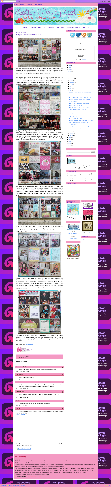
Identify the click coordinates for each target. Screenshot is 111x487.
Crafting (24, 27)
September (72, 82)
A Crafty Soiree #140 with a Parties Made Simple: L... (80, 126)
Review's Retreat (73, 238)
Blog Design (4, 485)
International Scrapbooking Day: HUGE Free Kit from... (80, 128)
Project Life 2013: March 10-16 (29, 35)
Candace (18, 374)
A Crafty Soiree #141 (73, 116)
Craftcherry (19, 400)
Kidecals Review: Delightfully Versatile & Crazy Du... (80, 92)
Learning (33, 27)
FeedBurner (83, 59)
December (72, 76)
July (71, 86)
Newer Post (18, 443)
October (71, 80)
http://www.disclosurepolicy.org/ (34, 476)
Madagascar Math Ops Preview (76, 94)
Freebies (29, 5)
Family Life (41, 27)
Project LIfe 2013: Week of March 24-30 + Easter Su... (80, 97)
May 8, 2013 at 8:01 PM (22, 398)
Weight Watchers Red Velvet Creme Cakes (78, 109)
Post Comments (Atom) (27, 445)
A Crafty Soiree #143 (73, 101)
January (71, 135)
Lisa (17, 408)
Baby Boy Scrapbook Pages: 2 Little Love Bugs (79, 107)
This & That (60, 27)
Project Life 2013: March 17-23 (75, 105)
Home (16, 5)
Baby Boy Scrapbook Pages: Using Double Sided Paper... (81, 120)
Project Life (23, 357)
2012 (70, 137)
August (71, 84)
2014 (70, 73)
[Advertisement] (29, 430)
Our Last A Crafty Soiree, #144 (75, 95)
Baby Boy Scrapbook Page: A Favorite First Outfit (79, 99)
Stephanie (18, 391)
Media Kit (85, 27)
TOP (109, 485)
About (22, 5)
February (72, 133)
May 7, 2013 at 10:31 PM (22, 371)
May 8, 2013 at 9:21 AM (22, 388)
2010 (70, 141)
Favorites (51, 27)
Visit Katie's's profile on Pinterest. (81, 38)
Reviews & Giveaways (73, 27)
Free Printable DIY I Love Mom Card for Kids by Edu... (80, 103)
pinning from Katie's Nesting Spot (86, 39)
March (71, 131)
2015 (70, 71)
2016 (70, 69)
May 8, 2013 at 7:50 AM (22, 379)
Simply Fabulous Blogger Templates (17, 485)
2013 (70, 75)
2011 (70, 139)
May (71, 90)
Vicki (17, 382)
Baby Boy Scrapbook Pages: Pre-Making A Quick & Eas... (81, 114)
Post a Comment (20, 414)
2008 (70, 145)
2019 (70, 65)
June (71, 88)
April (71, 129)
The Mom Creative (29, 344)
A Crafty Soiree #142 (73, 113)
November (72, 78)
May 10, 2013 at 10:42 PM (22, 405)
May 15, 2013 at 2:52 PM (22, 413)
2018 (70, 67)
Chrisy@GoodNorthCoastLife (23, 366)
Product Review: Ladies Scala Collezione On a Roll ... (80, 111)
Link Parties (38, 5)
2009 (70, 143)
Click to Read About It (73, 233)
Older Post (61, 443)
